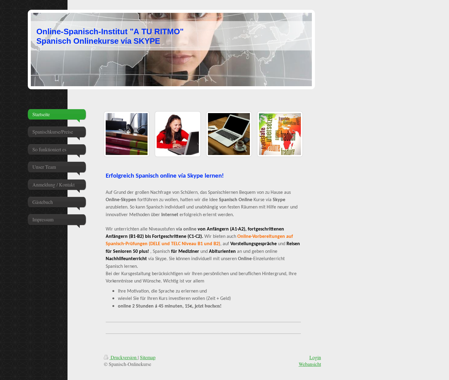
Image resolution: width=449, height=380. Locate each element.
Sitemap (147, 357)
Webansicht (310, 364)
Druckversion (123, 357)
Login (315, 357)
